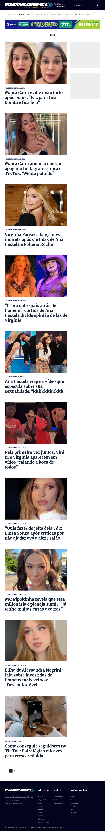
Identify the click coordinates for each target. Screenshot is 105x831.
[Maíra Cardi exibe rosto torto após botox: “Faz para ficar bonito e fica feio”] (36, 63)
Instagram (74, 803)
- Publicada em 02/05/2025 (15, 741)
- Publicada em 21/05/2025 (15, 665)
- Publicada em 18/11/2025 (15, 159)
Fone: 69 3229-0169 (12, 800)
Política (29, 14)
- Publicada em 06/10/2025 (15, 448)
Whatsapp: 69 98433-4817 (14, 803)
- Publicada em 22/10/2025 (15, 377)
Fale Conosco (59, 803)
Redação (57, 800)
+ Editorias (77, 14)
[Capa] (20, 791)
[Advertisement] (85, 55)
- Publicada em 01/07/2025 (15, 524)
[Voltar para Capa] (29, 5)
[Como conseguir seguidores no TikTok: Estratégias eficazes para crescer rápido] (36, 716)
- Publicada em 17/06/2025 (15, 595)
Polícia (53, 14)
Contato (88, 14)
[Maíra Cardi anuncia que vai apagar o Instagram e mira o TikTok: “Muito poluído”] (36, 134)
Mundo (40, 816)
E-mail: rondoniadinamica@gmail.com (19, 797)
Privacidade (58, 797)
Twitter (73, 800)
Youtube (73, 809)
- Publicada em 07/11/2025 (15, 230)
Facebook (73, 797)
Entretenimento (43, 822)
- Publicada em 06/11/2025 (15, 301)
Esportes (41, 819)
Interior (68, 14)
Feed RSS (73, 813)
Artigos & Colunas (41, 14)
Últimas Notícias (18, 14)
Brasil (40, 813)
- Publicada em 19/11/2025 (15, 88)
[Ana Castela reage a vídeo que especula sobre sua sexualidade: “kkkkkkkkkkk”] (36, 352)
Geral (60, 14)
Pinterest (73, 806)
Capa (8, 14)
